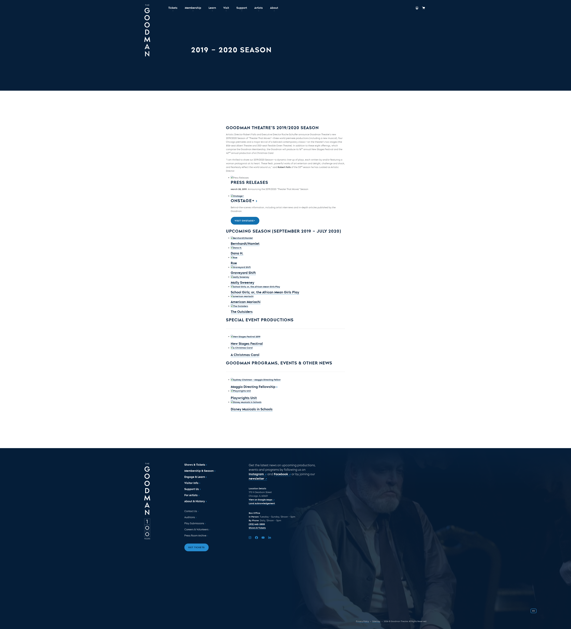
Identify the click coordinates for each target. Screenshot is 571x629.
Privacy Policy (362, 621)
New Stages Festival (247, 344)
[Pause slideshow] (533, 611)
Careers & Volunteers (196, 529)
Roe (234, 263)
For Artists (191, 495)
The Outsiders (242, 312)
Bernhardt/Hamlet (245, 244)
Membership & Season (199, 470)
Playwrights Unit (244, 398)
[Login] (417, 8)
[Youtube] (263, 537)
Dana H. (237, 253)
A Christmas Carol (245, 355)
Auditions (189, 517)
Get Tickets (196, 547)
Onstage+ (243, 200)
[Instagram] (250, 537)
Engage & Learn (194, 477)
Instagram (256, 474)
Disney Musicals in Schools (252, 409)
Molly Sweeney (242, 283)
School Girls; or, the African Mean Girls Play (265, 292)
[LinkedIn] (269, 537)
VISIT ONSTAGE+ (245, 220)
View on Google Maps (260, 499)
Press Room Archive (195, 535)
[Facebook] (256, 537)
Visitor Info (191, 483)
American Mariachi (246, 302)
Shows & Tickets (194, 464)
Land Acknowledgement (262, 503)
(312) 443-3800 (257, 524)
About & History (194, 501)
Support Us (191, 489)
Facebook (281, 474)
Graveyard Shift (243, 273)
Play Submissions (194, 523)
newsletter (256, 478)
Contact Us (190, 511)
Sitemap (376, 621)
